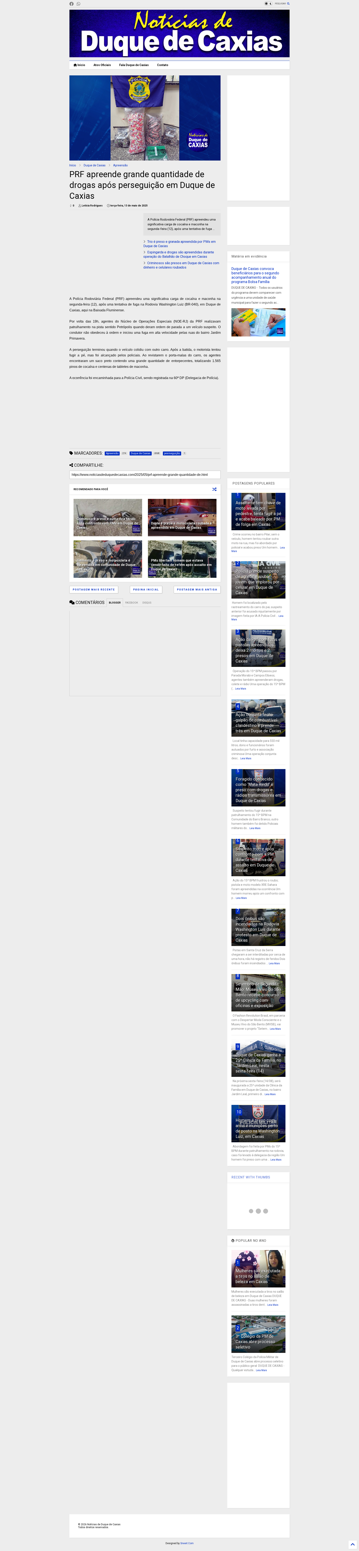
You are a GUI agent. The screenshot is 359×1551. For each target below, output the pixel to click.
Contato (162, 65)
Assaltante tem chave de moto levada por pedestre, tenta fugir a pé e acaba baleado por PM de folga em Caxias (258, 513)
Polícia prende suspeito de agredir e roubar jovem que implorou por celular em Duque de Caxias (257, 582)
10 (239, 1111)
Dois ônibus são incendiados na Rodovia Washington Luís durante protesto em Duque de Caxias (258, 929)
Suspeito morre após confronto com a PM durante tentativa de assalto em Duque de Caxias (255, 859)
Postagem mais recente (94, 589)
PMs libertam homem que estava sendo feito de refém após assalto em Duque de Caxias (181, 564)
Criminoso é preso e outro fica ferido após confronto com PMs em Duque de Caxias (107, 523)
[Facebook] (71, 4)
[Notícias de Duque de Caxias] (179, 55)
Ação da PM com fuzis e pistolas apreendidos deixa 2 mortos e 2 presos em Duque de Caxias (258, 650)
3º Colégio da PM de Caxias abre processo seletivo (255, 1342)
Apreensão (120, 165)
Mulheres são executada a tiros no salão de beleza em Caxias (258, 1276)
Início (81, 65)
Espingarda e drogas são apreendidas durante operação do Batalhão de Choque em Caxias (178, 254)
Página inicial (146, 589)
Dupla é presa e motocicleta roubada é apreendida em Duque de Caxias (181, 525)
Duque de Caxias (95, 165)
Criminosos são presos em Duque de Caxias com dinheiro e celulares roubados (181, 265)
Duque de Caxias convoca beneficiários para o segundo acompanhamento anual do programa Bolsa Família (255, 275)
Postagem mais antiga (197, 589)
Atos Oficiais (102, 65)
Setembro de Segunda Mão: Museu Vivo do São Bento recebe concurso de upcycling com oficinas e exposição (258, 995)
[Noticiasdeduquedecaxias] (85, 4)
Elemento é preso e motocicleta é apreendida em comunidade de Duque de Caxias (106, 564)
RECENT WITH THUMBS (250, 1177)
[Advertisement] (104, 242)
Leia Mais (240, 688)
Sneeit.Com (187, 1543)
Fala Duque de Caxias (134, 65)
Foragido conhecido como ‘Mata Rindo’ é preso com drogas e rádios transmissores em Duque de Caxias (258, 790)
